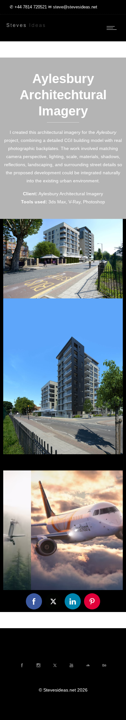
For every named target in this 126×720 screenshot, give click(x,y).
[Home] (25, 27)
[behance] (104, 665)
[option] (63, 530)
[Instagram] (38, 665)
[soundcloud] (87, 665)
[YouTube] (71, 665)
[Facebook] (22, 665)
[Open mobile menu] (113, 27)
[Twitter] (55, 665)
